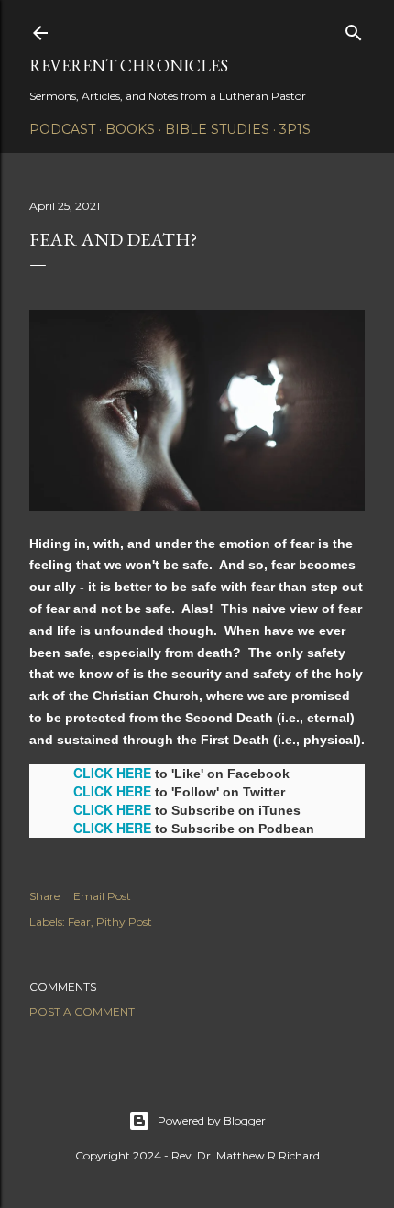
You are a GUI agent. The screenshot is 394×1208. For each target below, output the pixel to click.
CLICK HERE (112, 772)
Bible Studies (217, 129)
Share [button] (44, 896)
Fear (79, 921)
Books (130, 129)
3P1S (295, 129)
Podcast (62, 129)
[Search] (354, 29)
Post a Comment (82, 1011)
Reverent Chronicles (128, 65)
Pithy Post (124, 921)
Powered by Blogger (212, 1120)
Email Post (102, 896)
